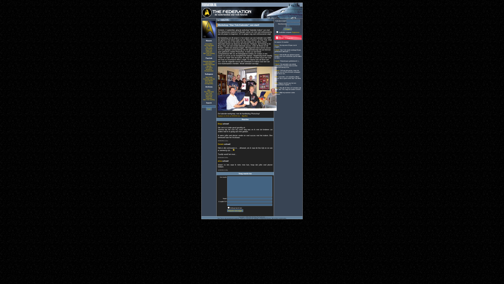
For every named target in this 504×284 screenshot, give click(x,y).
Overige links (209, 83)
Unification (209, 52)
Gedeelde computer (285, 32)
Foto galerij (208, 68)
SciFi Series (209, 82)
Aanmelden (208, 63)
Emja (220, 124)
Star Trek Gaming (209, 53)
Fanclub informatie (209, 61)
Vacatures (209, 69)
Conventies (208, 48)
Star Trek (209, 47)
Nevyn (277, 45)
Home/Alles (208, 44)
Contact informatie (209, 64)
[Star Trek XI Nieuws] (209, 38)
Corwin (221, 144)
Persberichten (208, 71)
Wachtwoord (282, 24)
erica (220, 161)
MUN (276, 77)
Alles (208, 90)
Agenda (208, 66)
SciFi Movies (209, 80)
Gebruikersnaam (280, 21)
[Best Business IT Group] (288, 39)
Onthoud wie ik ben (236, 208)
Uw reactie (223, 177)
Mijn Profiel (209, 77)
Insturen (209, 55)
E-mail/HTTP (223, 201)
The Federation (209, 45)
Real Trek (209, 50)
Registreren (295, 32)
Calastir (277, 50)
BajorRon (245, 116)
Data (276, 83)
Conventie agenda (209, 79)
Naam (225, 198)
